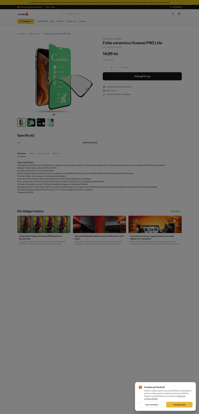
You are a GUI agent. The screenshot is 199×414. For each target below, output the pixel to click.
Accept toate (179, 404)
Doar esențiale (151, 404)
